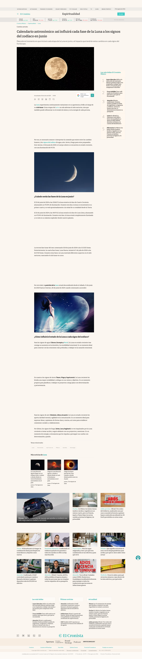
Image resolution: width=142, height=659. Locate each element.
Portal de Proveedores (90, 647)
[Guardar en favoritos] (92, 95)
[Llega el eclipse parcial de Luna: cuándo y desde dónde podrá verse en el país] (71, 465)
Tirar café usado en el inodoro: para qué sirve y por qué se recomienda (114, 94)
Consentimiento (93, 650)
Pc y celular (73, 9)
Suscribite (60, 647)
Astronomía (40, 447)
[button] (138, 558)
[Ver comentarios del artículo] (53, 99)
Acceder (121, 14)
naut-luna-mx (49, 447)
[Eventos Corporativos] (59, 642)
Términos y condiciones (72, 650)
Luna (39, 23)
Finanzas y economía (46, 9)
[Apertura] (50, 642)
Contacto (31, 647)
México (58, 447)
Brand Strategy (106, 9)
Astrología (72, 447)
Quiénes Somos (74, 647)
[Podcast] (77, 642)
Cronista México (21, 23)
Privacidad (83, 650)
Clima (97, 9)
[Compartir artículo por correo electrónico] (50, 99)
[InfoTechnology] (89, 642)
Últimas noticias (22, 9)
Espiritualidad (32, 23)
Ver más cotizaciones (119, 19)
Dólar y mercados (61, 9)
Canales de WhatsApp (46, 647)
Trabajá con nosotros (107, 647)
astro (57, 107)
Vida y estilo (83, 9)
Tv (91, 9)
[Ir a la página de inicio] (25, 14)
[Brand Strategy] (68, 642)
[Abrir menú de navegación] (18, 14)
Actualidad (33, 9)
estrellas (65, 447)
